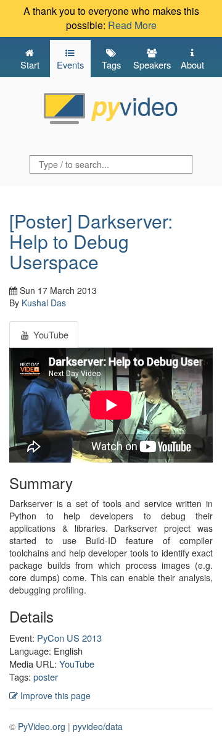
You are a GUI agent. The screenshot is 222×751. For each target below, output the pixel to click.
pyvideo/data (98, 726)
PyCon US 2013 (69, 637)
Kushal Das (44, 302)
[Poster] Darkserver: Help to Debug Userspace (91, 241)
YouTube (76, 663)
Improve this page (54, 695)
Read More (132, 25)
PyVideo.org (41, 726)
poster (45, 676)
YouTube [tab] (49, 334)
